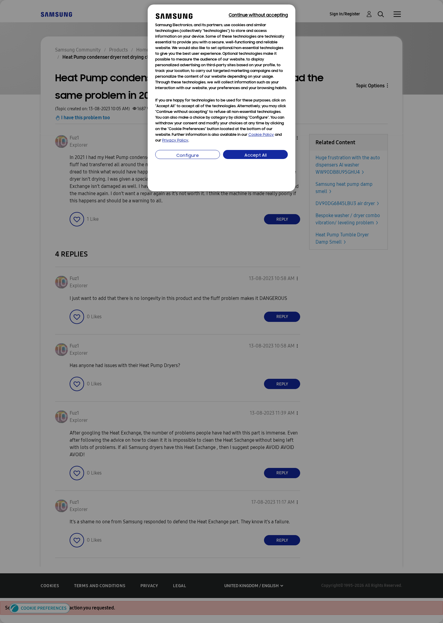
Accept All (255, 155)
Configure (187, 156)
